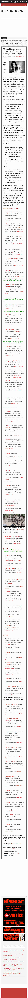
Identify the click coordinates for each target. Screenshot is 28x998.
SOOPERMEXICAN (12, 10)
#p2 (5, 429)
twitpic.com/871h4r (10, 536)
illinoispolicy (9, 720)
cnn (9, 212)
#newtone (20, 227)
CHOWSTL (8, 704)
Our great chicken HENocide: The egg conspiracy (13, 962)
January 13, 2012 (9, 220)
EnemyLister (9, 361)
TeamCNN (13, 212)
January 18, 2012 (9, 695)
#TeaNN (19, 560)
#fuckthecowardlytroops (11, 627)
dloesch (15, 361)
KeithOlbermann (10, 329)
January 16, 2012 (9, 422)
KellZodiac (10, 583)
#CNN (17, 375)
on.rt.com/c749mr (9, 668)
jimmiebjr (8, 686)
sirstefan (9, 425)
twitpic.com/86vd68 (10, 505)
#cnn (8, 429)
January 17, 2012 (9, 821)
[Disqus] (14, 877)
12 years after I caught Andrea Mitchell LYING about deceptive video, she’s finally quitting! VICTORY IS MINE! (12, 973)
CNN (17, 536)
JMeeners (8, 579)
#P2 (15, 375)
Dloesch (20, 236)
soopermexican (19, 56)
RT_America (9, 258)
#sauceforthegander (10, 242)
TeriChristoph (14, 718)
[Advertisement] (14, 28)
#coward (7, 560)
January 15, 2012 (18, 435)
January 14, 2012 (9, 465)
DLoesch (9, 213)
